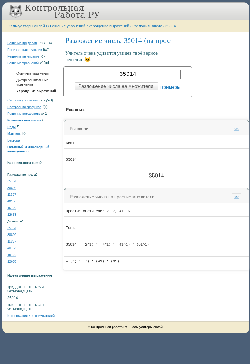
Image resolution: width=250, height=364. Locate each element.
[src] (236, 128)
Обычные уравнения (32, 73)
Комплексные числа (24, 120)
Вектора (13, 140)
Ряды (11, 127)
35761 (11, 181)
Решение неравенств (23, 113)
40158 (11, 201)
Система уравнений (22, 100)
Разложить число (147, 26)
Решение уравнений (67, 26)
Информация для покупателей (31, 315)
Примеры (170, 87)
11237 (11, 194)
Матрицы (14, 133)
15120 (11, 208)
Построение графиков (24, 107)
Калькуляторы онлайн (28, 26)
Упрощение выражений (108, 26)
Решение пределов (22, 43)
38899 (11, 188)
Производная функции (24, 49)
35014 (170, 26)
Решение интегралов (23, 56)
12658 (11, 214)
